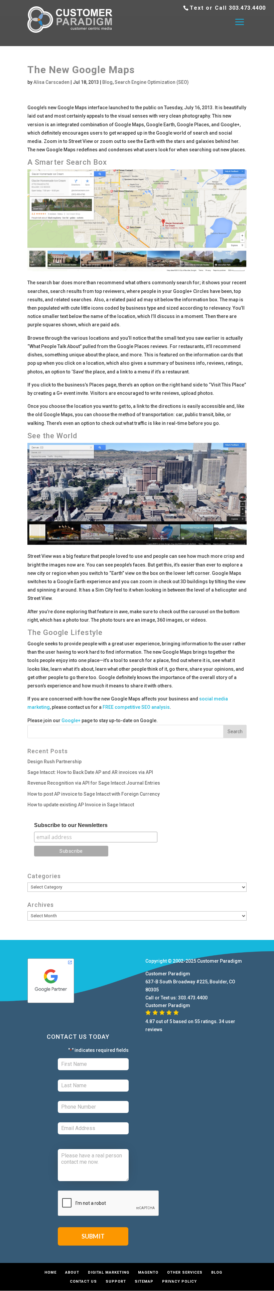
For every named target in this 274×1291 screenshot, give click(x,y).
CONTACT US (83, 1281)
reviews (153, 1029)
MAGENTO (148, 1272)
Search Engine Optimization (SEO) (152, 82)
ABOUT (72, 1272)
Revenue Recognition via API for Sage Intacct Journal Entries (93, 783)
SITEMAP (144, 1281)
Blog (107, 82)
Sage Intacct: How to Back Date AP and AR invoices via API (90, 772)
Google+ (71, 720)
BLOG (216, 1272)
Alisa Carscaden (51, 82)
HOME (50, 1272)
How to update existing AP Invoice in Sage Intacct (80, 804)
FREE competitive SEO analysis (136, 707)
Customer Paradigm (219, 961)
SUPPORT (116, 1281)
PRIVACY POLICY (179, 1281)
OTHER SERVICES (184, 1272)
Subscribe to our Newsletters (71, 825)
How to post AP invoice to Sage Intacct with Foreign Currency (93, 794)
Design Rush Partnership (54, 761)
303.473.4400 (247, 8)
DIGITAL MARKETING (108, 1272)
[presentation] (108, 1203)
